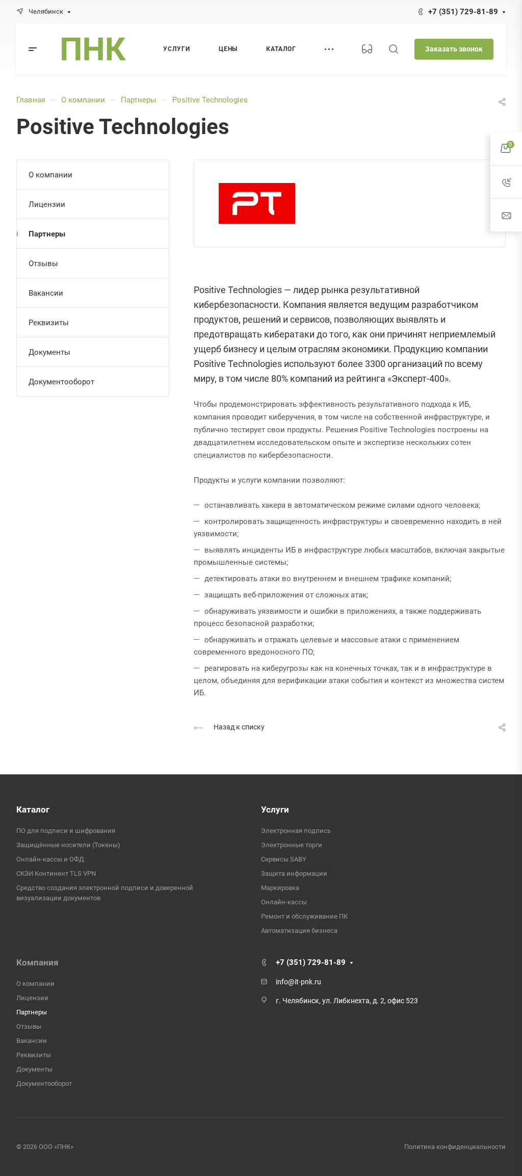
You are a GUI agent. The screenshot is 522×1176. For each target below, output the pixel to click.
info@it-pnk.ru (298, 982)
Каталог (32, 809)
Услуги (275, 809)
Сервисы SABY (283, 859)
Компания (37, 962)
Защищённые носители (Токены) (68, 845)
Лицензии (47, 204)
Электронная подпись (296, 830)
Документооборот (61, 381)
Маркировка (280, 888)
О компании (83, 99)
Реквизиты (49, 322)
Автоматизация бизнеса (299, 930)
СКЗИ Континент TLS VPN (56, 873)
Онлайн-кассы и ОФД (50, 859)
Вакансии (46, 293)
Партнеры (138, 99)
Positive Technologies (210, 99)
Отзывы (43, 263)
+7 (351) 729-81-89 (463, 11)
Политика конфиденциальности (455, 1147)
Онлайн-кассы (284, 902)
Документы (49, 352)
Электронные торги (291, 845)
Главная (30, 99)
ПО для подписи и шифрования (65, 830)
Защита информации (294, 873)
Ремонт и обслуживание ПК (304, 916)
